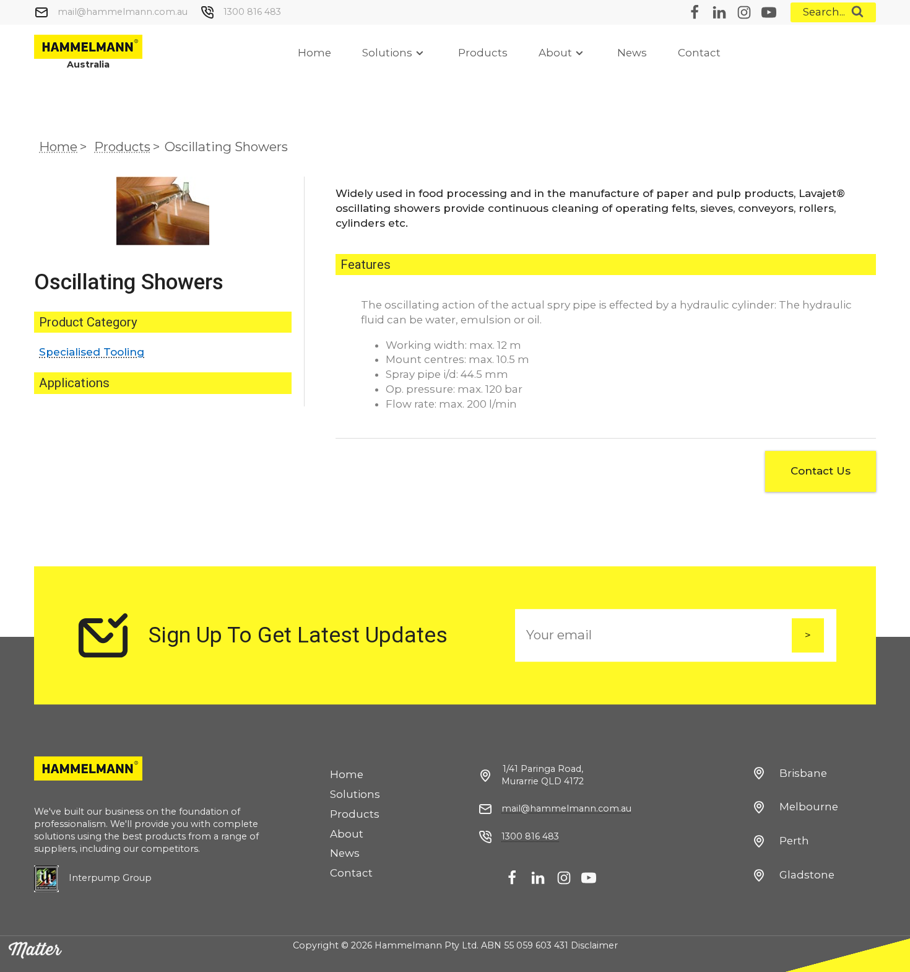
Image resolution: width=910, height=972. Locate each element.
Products (483, 52)
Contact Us (821, 471)
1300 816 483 (252, 11)
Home (314, 52)
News (632, 52)
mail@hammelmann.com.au (123, 11)
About (555, 52)
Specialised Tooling (91, 352)
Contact (699, 52)
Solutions (387, 52)
